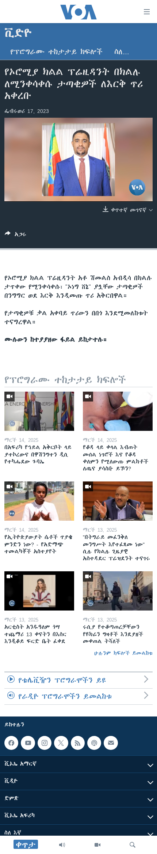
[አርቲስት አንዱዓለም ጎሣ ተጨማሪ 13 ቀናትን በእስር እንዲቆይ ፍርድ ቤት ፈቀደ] (39, 591)
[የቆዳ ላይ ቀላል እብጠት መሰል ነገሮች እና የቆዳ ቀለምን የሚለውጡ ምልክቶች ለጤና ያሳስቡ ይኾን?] (118, 411)
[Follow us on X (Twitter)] (61, 743)
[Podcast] (94, 743)
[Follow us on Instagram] (44, 743)
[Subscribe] (111, 743)
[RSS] (78, 743)
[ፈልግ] (132, 845)
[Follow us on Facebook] (11, 743)
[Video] (97, 845)
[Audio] (62, 845)
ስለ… (121, 52)
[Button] (15, 235)
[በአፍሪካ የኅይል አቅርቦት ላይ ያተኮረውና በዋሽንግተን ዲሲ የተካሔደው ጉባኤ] (39, 411)
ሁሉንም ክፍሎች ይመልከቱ (123, 653)
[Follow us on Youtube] (28, 743)
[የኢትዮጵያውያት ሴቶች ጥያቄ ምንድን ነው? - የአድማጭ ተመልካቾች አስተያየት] (39, 501)
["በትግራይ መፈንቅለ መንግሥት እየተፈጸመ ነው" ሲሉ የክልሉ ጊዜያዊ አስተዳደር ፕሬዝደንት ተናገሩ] (118, 501)
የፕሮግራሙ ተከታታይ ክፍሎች (56, 52)
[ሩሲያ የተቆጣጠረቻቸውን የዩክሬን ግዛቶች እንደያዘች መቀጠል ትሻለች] (118, 591)
